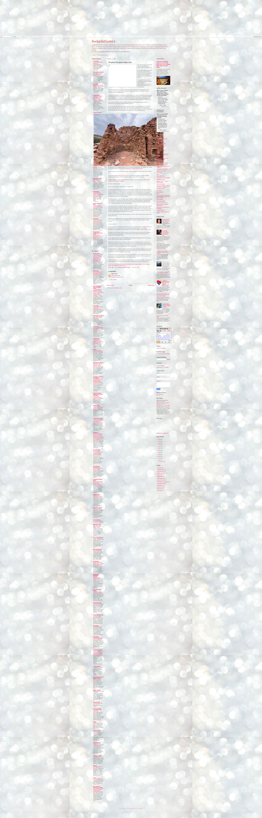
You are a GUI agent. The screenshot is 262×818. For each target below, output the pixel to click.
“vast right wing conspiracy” (163, 481)
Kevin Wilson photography (162, 162)
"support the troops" (161, 480)
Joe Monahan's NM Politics (162, 169)
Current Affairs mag (161, 150)
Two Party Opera (97, 519)
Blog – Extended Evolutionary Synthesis (98, 787)
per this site (117, 107)
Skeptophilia (96, 625)
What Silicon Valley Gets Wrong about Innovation (98, 779)
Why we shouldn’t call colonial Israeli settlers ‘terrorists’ (97, 221)
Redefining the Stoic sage (98, 691)
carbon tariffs (127, 264)
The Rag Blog (96, 561)
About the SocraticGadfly (103, 55)
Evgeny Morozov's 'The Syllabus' (163, 177)
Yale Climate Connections (98, 72)
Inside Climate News (97, 178)
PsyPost (94, 349)
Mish (158, 174)
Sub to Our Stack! (96, 756)
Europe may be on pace (123, 175)
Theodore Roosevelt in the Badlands (97, 521)
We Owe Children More (98, 538)
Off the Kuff (95, 326)
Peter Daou (159, 190)
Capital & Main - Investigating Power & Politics (97, 233)
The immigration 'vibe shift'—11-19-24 (97, 704)
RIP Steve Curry (165, 262)
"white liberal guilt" (161, 483)
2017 (159, 456)
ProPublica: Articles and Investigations (98, 377)
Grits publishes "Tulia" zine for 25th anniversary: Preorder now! (97, 711)
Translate (167, 367)
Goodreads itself (161, 119)
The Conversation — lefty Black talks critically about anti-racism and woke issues (163, 196)
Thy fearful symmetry (97, 626)
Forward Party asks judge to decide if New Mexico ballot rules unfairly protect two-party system (98, 421)
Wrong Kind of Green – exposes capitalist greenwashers (163, 186)
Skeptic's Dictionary (161, 184)
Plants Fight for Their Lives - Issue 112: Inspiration (97, 767)
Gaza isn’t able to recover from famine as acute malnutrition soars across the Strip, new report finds (98, 274)
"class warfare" (160, 474)
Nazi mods (160, 96)
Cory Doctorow (160, 152)
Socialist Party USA (160, 210)
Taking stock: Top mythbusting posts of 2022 (98, 744)
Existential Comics (97, 524)
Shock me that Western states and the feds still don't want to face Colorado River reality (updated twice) (163, 64)
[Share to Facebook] (112, 267)
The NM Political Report (98, 418)
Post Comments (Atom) (117, 287)
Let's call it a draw (161, 121)
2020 (159, 450)
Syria (124, 265)
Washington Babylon (97, 755)
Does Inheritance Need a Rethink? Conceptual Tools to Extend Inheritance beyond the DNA (98, 790)
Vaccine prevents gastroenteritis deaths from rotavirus (97, 496)
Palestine (121, 265)
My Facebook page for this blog (163, 353)
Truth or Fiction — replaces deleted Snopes (162, 182)
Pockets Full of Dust (97, 112)
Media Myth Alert (96, 742)
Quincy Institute (160, 199)
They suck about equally (163, 99)
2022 (159, 446)
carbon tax (132, 264)
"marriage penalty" (161, 478)
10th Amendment (160, 487)
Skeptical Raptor (96, 494)
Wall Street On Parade (97, 649)
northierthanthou (97, 666)
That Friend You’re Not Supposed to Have (97, 604)
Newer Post (110, 285)
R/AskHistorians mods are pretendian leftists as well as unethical (162, 252)
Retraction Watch (96, 449)
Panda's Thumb (160, 192)
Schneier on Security (97, 507)
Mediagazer (95, 432)
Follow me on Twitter (161, 348)
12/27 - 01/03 (162, 461)
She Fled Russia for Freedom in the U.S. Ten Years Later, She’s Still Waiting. (98, 237)
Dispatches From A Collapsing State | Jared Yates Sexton (98, 394)
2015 (159, 460)
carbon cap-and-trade (119, 264)
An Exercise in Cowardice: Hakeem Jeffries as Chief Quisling (98, 397)
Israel (112, 265)
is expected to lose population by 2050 (134, 168)
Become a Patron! (160, 394)
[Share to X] (111, 267)
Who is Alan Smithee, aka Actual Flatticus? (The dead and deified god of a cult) (165, 233)
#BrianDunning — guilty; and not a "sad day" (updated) (163, 272)
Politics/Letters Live (97, 602)
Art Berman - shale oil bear (162, 164)
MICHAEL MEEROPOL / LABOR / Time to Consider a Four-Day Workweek (98, 563)
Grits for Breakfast (97, 708)
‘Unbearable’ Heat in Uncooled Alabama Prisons (97, 180)
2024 (159, 443)
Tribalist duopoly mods (162, 98)
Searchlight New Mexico (98, 362)
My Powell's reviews (161, 176)
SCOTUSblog (96, 61)
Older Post (151, 285)
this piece (128, 89)
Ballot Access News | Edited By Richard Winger (97, 287)
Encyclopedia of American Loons (96, 467)
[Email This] (109, 267)
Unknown (113, 273)
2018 (159, 454)
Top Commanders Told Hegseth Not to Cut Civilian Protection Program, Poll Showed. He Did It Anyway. (98, 381)
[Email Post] (115, 267)
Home (94, 55)
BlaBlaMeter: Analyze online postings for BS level (163, 159)
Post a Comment (113, 279)
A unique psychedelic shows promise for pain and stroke (98, 206)
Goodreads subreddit (162, 120)
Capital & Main (96, 405)
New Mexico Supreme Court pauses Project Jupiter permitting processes (97, 365)
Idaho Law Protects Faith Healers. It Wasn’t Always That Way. (98, 86)
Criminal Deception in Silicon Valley (97, 509)
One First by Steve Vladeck (162, 202)
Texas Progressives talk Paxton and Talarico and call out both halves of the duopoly (163, 294)
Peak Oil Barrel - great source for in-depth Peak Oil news (163, 154)
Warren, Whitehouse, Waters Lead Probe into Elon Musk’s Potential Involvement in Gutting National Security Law (98, 653)
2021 (159, 448)
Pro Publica (95, 84)
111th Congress (160, 488)
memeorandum (96, 95)
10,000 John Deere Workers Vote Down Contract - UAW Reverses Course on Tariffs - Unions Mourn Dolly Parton (98, 195)
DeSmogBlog (96, 636)
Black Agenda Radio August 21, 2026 (97, 551)
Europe (143, 264)
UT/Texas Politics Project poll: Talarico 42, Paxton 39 (98, 328)
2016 (159, 458)
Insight (94, 721)
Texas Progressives (161, 243)
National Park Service (161, 170)
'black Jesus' (159, 467)
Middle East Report (97, 679)
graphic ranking (146, 226)
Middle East (116, 265)
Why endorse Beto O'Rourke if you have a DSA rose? (166, 220)
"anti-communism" (161, 471)
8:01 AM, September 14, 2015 (117, 277)
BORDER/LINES (96, 702)
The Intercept (159, 172)
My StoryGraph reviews (162, 145)
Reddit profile (159, 148)
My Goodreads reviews (161, 143)
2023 (159, 445)
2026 (159, 439)
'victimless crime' (160, 469)
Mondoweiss (95, 218)
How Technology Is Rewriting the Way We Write (97, 593)
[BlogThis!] (110, 267)
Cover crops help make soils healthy (97, 74)
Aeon (158, 193)
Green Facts (159, 156)
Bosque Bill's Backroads (98, 614)
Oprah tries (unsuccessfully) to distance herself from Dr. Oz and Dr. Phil (98, 578)
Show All (102, 247)
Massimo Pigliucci (97, 690)
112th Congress (160, 490)
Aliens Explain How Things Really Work (97, 526)
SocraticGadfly (103, 41)
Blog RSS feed (159, 137)
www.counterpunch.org (98, 537)
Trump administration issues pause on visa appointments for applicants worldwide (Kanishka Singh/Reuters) (98, 98)
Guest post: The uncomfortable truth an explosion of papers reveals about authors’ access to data (98, 453)
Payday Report (96, 191)
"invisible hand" (160, 476)
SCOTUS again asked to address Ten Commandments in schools (97, 64)
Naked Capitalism (160, 161)
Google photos (160, 141)
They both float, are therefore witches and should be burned (162, 102)
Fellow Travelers (96, 730)
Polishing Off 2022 (97, 731)
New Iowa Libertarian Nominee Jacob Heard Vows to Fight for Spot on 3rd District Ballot (98, 483)
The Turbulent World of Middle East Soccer (98, 678)
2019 (159, 452)
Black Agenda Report (97, 549)
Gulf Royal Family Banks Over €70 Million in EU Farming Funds (98, 638)
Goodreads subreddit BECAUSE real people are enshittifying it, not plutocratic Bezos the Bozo (162, 126)
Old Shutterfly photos (161, 146)
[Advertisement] (41, 9)
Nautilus (95, 765)
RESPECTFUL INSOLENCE (96, 575)
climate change (138, 264)
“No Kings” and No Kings (98, 667)
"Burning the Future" (161, 473)
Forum (94, 777)
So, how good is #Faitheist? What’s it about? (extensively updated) (166, 305)
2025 (159, 441)
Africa (112, 264)
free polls (167, 106)
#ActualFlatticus (160, 485)
